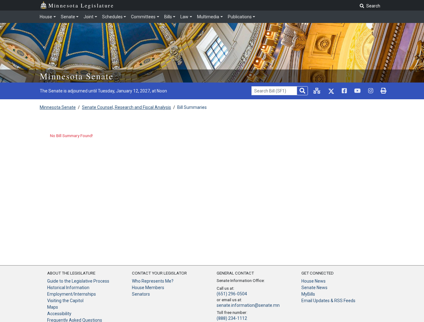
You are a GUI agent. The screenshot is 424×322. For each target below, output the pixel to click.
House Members (148, 287)
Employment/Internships (71, 294)
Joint (88, 16)
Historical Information (68, 287)
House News (313, 281)
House (46, 16)
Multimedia (208, 16)
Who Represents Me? (153, 281)
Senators (141, 294)
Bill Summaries (192, 107)
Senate (68, 16)
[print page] (383, 90)
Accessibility (59, 313)
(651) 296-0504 (232, 293)
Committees (143, 16)
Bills (168, 16)
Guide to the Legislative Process (78, 281)
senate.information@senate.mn (248, 305)
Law (184, 16)
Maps (52, 307)
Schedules (112, 16)
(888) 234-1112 (232, 318)
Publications (240, 16)
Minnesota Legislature (81, 5)
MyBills (308, 294)
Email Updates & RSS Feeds (328, 300)
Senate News (314, 287)
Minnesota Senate (76, 76)
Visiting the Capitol (65, 300)
